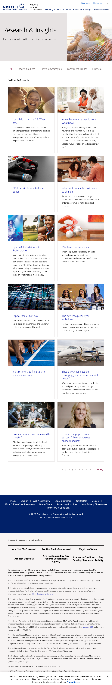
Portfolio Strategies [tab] (51, 68)
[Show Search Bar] (108, 3)
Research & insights (83, 9)
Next (99, 469)
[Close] (108, 677)
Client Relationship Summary (43, 594)
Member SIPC (88, 627)
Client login (85, 3)
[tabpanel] (56, 276)
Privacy (12, 501)
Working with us (53, 9)
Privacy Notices (73, 682)
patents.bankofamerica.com (60, 517)
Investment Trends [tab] (77, 68)
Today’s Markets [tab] (26, 68)
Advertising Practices (67, 504)
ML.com (95, 501)
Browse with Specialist (58, 508)
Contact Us (81, 501)
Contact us (97, 3)
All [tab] (11, 68)
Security (24, 501)
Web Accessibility (41, 501)
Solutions (66, 9)
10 (90, 469)
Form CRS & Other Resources (20, 504)
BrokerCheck (45, 504)
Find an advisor (101, 9)
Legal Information (63, 501)
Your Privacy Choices (92, 504)
